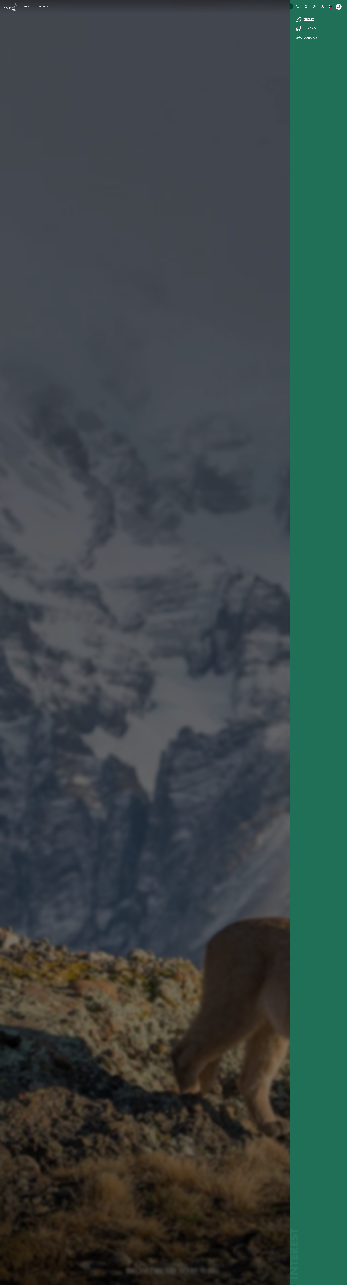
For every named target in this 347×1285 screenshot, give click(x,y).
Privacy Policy (218, 70)
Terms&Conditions (197, 70)
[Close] (234, 22)
